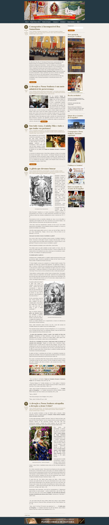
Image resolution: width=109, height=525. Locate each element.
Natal (77, 22)
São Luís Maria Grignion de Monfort (43, 131)
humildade (56, 170)
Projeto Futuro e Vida (34, 22)
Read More (33, 82)
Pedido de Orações (46, 22)
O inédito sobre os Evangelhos (54, 172)
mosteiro (35, 32)
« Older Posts (27, 515)
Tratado (51, 32)
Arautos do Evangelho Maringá (52, 130)
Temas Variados (70, 22)
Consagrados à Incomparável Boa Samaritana (44, 28)
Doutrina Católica (49, 91)
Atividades (62, 22)
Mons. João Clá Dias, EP (41, 172)
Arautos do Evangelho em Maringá (56, 31)
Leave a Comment (39, 33)
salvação (41, 409)
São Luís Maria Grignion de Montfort (44, 32)
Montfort (46, 172)
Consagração (31, 32)
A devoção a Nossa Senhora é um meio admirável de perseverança (46, 87)
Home (26, 22)
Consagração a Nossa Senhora (42, 31)
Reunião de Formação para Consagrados (36, 92)
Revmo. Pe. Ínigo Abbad (48, 92)
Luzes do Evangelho (46, 170)
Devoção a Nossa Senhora (41, 91)
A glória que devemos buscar (42, 168)
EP (55, 408)
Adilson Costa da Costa (26, 173)
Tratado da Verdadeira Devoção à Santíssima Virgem (38, 93)
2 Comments (53, 173)
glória (53, 170)
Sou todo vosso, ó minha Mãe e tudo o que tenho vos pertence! (46, 127)
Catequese (55, 22)
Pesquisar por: (71, 25)
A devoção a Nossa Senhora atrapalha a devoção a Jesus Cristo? (46, 404)
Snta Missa (51, 131)
